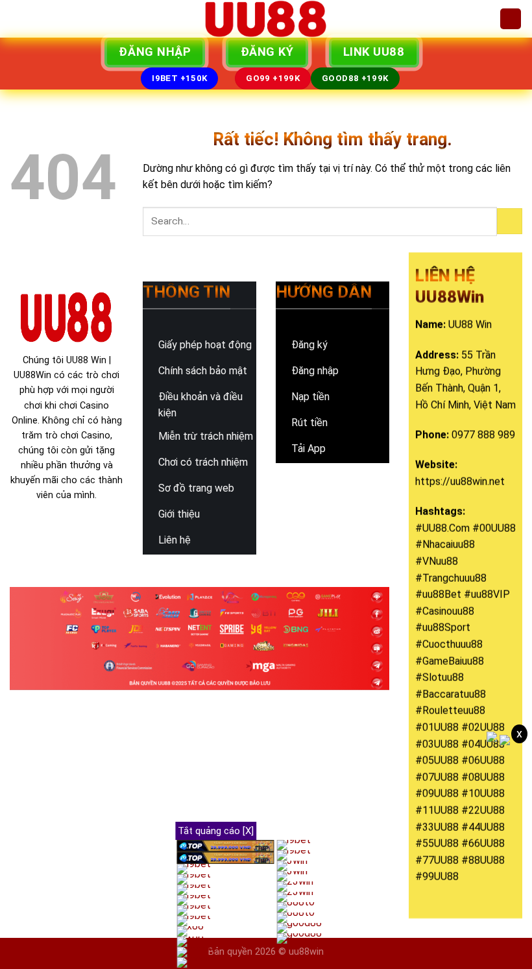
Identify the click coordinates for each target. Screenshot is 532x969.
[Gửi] (509, 220)
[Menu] (17, 18)
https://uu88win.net (460, 481)
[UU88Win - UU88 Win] (266, 19)
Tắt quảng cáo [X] (216, 831)
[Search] (510, 19)
